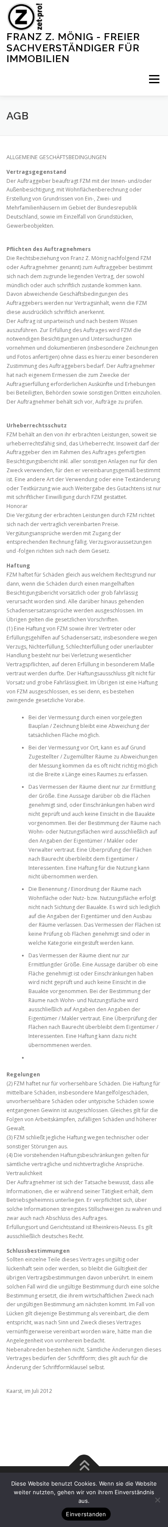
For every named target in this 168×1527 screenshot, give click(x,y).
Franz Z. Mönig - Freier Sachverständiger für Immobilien (73, 47)
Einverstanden (86, 1514)
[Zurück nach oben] (84, 1466)
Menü (153, 79)
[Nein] (157, 1500)
